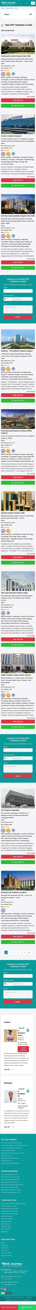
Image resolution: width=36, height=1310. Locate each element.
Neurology (14, 162)
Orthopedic (5, 79)
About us (3, 1242)
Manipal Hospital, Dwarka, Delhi (13, 513)
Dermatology (12, 82)
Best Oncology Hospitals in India (9, 1182)
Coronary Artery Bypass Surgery (9, 1213)
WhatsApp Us (19, 106)
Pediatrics (4, 159)
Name (6, 288)
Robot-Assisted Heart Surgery (9, 1206)
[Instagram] (5, 1289)
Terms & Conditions (6, 1253)
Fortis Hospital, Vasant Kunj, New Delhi (11, 1148)
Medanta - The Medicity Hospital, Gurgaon (16, 351)
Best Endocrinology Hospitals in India (11, 1192)
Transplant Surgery (7, 84)
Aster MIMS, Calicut (6, 1155)
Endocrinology (6, 541)
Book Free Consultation (9, 1307)
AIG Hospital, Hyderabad (10, 810)
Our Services (4, 1250)
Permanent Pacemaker (7, 1219)
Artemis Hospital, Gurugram (11, 136)
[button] (21, 3)
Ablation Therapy (5, 1224)
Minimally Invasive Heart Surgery (9, 1208)
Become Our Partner (6, 1255)
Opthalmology (29, 159)
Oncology (15, 77)
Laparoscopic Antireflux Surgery (9, 1211)
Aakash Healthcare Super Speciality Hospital (12, 1153)
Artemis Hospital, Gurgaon (8, 1150)
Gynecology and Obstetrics (19, 377)
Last (29, 952)
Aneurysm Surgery (6, 1226)
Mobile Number (9, 296)
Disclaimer (28, 1297)
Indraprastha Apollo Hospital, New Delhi (16, 56)
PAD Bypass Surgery (6, 1221)
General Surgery (25, 461)
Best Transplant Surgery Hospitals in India (12, 1184)
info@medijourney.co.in (10, 1284)
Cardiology (23, 77)
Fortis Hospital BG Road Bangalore (10, 1163)
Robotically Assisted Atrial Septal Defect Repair (13, 1203)
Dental (9, 619)
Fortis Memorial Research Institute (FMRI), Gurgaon (14, 1145)
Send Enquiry (18, 100)
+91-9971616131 (8, 1278)
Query (5, 304)
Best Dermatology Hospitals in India (10, 1189)
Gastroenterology (27, 84)
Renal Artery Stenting (6, 1216)
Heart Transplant (5, 1229)
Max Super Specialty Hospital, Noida (14, 593)
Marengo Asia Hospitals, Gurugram (14, 892)
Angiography (4, 1231)
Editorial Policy (5, 1248)
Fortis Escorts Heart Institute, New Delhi (11, 1143)
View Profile (23, 1049)
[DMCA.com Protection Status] (6, 1293)
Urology (17, 84)
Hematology (26, 244)
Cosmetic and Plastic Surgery (19, 79)
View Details (31, 97)
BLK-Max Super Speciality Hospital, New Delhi (18, 216)
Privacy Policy (4, 1245)
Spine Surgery (22, 82)
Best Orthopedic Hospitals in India (10, 1177)
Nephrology (25, 246)
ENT (26, 162)
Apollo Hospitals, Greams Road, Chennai (15, 675)
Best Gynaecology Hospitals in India (10, 1179)
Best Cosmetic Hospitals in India (9, 1187)
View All (22, 1028)
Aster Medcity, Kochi (6, 1160)
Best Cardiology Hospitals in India (10, 1174)
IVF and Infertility (14, 246)
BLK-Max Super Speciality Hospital (10, 1158)
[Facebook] (2, 1289)
